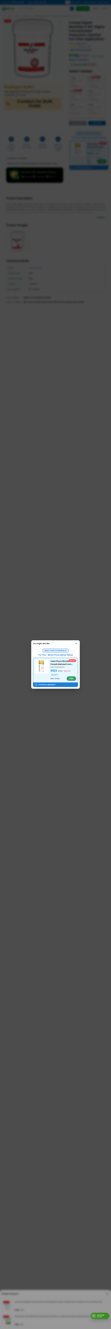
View (71, 678)
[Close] (76, 643)
